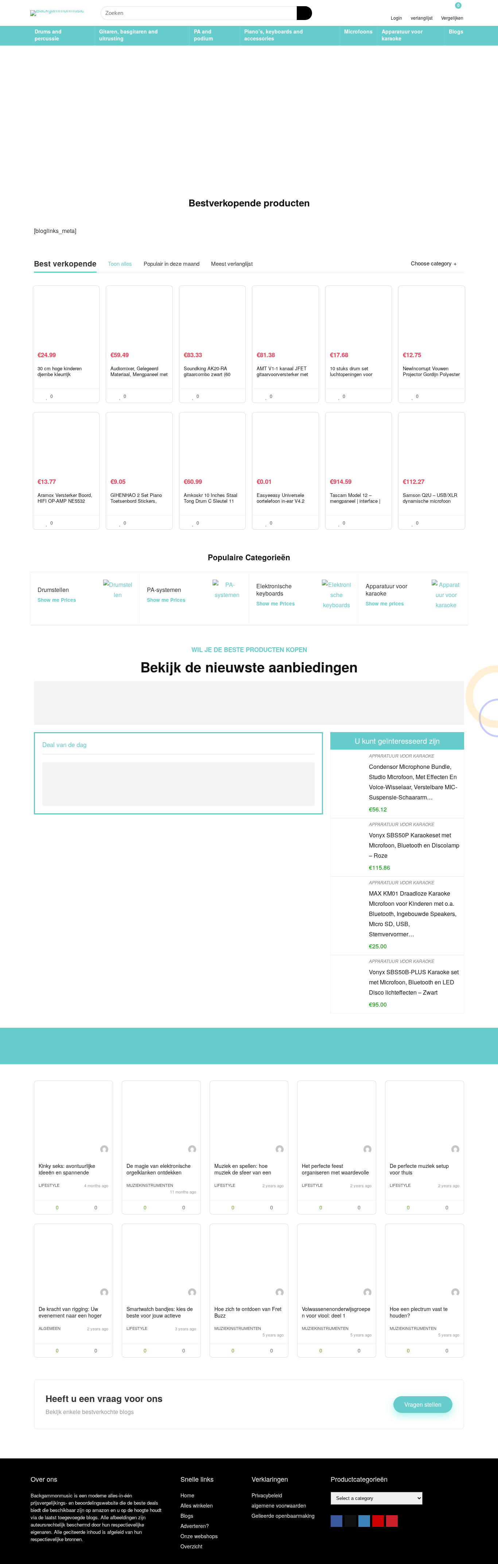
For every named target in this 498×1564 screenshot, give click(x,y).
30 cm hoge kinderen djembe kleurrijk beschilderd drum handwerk (60, 377)
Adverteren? (194, 1525)
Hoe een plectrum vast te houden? (419, 1312)
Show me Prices (57, 599)
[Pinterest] (392, 1521)
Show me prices (385, 603)
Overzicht (191, 1546)
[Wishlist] (421, 9)
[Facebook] (336, 1521)
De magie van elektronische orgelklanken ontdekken (159, 1169)
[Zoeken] (304, 13)
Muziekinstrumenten (150, 1185)
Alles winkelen (196, 1505)
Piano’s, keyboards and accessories (273, 35)
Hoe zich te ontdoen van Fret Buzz (247, 1312)
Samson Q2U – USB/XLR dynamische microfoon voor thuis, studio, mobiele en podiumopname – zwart (431, 503)
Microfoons (358, 31)
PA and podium (203, 35)
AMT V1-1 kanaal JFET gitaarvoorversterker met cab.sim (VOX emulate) (282, 374)
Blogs (456, 31)
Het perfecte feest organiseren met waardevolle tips (335, 1172)
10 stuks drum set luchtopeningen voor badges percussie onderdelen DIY (351, 377)
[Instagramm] (364, 1521)
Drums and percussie (48, 35)
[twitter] (350, 1521)
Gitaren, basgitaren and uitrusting (128, 35)
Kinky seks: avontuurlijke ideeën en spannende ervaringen (67, 1172)
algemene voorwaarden (279, 1505)
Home (187, 1495)
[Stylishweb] (104, 1150)
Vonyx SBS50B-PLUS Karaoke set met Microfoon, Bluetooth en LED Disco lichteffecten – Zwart (414, 982)
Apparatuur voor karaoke (402, 35)
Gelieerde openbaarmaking (283, 1515)
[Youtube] (378, 1521)
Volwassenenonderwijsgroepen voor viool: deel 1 (336, 1312)
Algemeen (50, 1328)
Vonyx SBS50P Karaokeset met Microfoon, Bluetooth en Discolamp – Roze (414, 845)
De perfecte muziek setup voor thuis (419, 1169)
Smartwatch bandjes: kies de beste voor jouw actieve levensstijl (160, 1315)
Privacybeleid (267, 1495)
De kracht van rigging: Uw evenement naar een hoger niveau (70, 1315)
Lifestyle (49, 1185)
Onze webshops (199, 1536)
